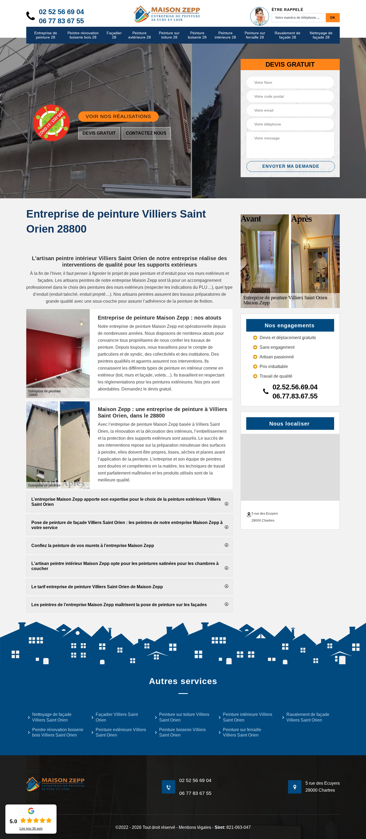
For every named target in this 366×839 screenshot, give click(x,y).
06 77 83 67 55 (61, 21)
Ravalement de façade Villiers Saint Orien (307, 717)
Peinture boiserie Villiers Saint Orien (182, 732)
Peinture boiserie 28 (197, 35)
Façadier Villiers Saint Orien (117, 717)
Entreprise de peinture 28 (45, 35)
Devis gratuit (99, 133)
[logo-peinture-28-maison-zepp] (167, 14)
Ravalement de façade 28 (287, 35)
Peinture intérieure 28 (225, 35)
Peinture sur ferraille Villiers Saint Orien (242, 732)
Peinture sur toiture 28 (169, 35)
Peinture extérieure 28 (139, 35)
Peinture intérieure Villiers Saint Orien (247, 717)
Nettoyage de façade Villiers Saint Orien (52, 717)
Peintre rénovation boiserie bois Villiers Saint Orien (57, 732)
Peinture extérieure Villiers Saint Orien (121, 732)
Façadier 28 (114, 35)
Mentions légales (195, 827)
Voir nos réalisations (118, 116)
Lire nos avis (31, 828)
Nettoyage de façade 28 (321, 35)
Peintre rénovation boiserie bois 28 (83, 35)
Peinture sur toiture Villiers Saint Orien (184, 717)
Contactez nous (146, 133)
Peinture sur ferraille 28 (255, 35)
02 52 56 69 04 (61, 12)
